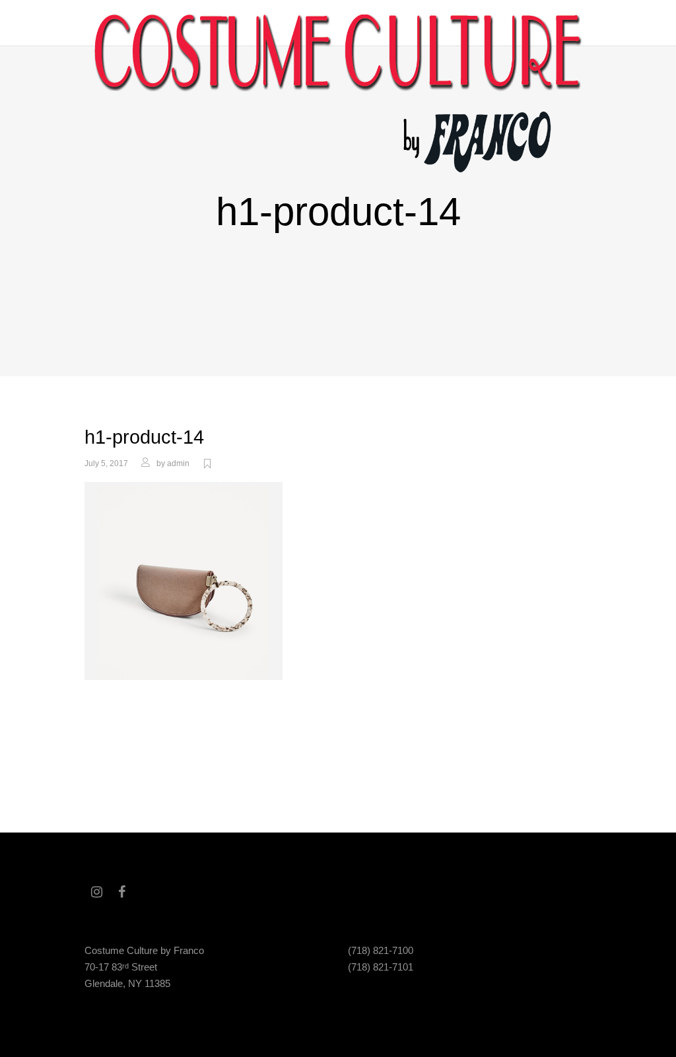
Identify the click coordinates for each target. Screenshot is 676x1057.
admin (178, 463)
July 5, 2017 (106, 463)
